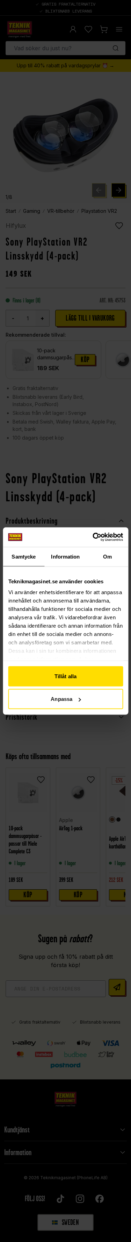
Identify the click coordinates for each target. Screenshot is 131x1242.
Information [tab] (65, 556)
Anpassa (61, 699)
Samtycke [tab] (24, 556)
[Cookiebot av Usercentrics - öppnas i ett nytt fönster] (93, 537)
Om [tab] (107, 556)
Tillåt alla (65, 676)
